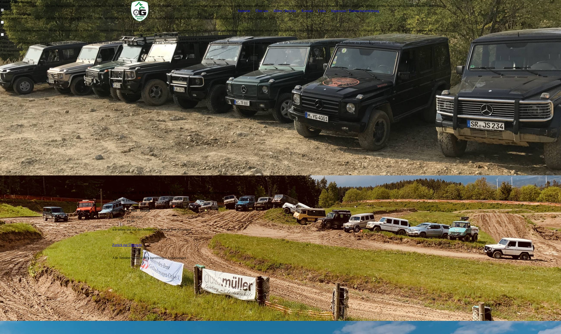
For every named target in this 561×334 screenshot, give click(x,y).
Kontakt (307, 11)
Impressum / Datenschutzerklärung (355, 11)
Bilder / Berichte (284, 11)
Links (322, 11)
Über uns (262, 11)
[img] (139, 11)
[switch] (2, 22)
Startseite (244, 11)
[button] (223, 47)
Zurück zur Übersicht (127, 245)
